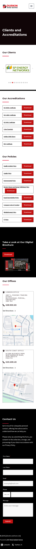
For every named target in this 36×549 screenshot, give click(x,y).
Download (27, 108)
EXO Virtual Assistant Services (15, 540)
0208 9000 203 (11, 305)
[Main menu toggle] (31, 6)
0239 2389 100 (11, 362)
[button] (9, 82)
